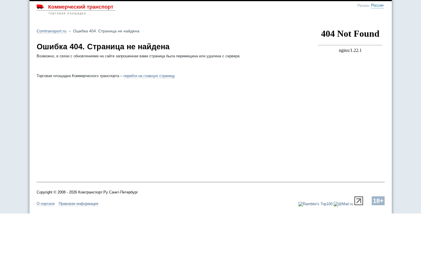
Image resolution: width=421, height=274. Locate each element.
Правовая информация (78, 203)
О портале (46, 203)
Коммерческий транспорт (80, 7)
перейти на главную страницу (149, 76)
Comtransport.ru (51, 31)
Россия (377, 5)
